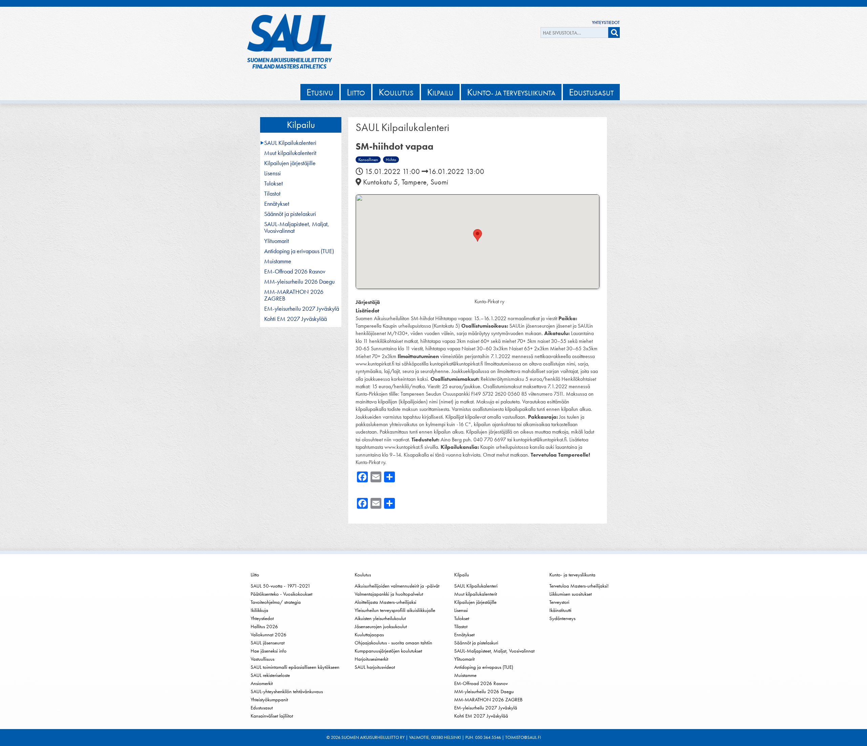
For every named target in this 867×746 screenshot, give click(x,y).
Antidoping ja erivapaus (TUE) (299, 251)
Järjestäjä (368, 302)
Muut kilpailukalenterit (290, 153)
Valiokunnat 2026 (269, 634)
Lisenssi (272, 173)
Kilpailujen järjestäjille (290, 163)
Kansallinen (368, 159)
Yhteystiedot (606, 22)
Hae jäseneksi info (269, 651)
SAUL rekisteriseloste (270, 675)
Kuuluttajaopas (369, 634)
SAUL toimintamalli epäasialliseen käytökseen (295, 667)
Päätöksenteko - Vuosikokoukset (281, 594)
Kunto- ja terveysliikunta (572, 574)
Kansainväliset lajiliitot (272, 715)
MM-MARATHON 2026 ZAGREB (293, 295)
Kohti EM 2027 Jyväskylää (295, 318)
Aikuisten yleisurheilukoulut (380, 618)
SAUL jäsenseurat (267, 642)
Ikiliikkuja (259, 610)
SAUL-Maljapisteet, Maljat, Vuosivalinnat (296, 227)
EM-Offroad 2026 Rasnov (294, 271)
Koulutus (363, 574)
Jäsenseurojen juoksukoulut (381, 626)
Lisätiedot (367, 310)
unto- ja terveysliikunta (511, 92)
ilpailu (440, 92)
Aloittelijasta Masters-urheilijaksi (385, 602)
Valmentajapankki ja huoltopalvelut (389, 594)
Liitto (255, 574)
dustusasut (591, 92)
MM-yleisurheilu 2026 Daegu (299, 281)
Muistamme (277, 261)
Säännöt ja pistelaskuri (290, 214)
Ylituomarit (276, 241)
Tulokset (273, 183)
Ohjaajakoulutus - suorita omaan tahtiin (393, 642)
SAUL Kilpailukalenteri (290, 142)
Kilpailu (301, 125)
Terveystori (559, 602)
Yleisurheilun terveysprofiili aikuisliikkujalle (395, 610)
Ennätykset (276, 203)
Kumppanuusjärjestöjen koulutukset (388, 651)
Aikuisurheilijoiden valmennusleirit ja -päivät (397, 586)
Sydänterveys (562, 618)
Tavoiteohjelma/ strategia (276, 602)
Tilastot (272, 193)
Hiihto (391, 159)
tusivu (319, 92)
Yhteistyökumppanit (269, 699)
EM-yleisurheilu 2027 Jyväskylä (301, 308)
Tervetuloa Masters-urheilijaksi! (579, 586)
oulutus (396, 92)
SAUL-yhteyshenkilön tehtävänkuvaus (287, 691)
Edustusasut (262, 707)
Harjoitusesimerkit (371, 659)
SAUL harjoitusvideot (375, 667)
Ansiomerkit (262, 683)
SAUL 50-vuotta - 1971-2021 (281, 586)
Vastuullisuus (262, 659)
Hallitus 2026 (264, 626)
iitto (356, 92)
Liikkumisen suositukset (570, 594)
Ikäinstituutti (560, 610)
